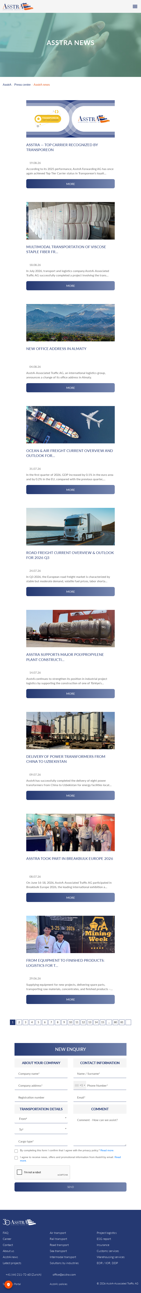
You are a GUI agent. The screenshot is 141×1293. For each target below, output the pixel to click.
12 (83, 1022)
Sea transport (58, 1251)
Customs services (108, 1251)
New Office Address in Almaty (56, 348)
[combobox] (41, 1119)
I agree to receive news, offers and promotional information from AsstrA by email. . (70, 1159)
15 (102, 1022)
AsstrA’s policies (58, 1283)
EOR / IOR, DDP (107, 1263)
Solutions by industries (64, 1263)
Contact (8, 1244)
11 (76, 1022)
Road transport (59, 1244)
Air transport (58, 1232)
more (70, 184)
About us (8, 1251)
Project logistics (107, 1232)
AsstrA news (10, 1257)
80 (115, 1022)
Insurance (103, 1244)
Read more (106, 1150)
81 (121, 1022)
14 (96, 1022)
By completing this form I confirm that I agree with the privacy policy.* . (67, 1150)
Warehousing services (111, 1257)
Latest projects (12, 1263)
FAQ (5, 1232)
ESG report (104, 1238)
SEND (70, 1186)
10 (70, 1022)
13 (89, 1022)
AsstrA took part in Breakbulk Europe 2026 (69, 858)
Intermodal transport (63, 1257)
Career (7, 1238)
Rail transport (58, 1238)
